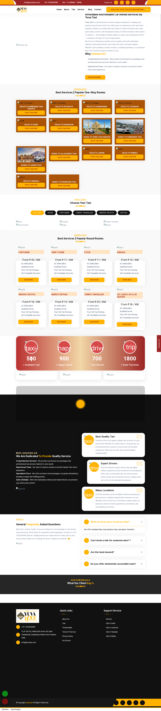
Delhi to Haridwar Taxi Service (31, 108)
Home (59, 9)
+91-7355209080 (51, 2)
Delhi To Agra (31, 125)
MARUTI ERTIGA (59, 294)
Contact (97, 9)
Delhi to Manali (31, 181)
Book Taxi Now (31, 112)
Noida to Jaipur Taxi (31, 165)
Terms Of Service (69, 632)
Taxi (73, 9)
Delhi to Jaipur (96, 153)
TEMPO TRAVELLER (94, 294)
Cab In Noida (111, 636)
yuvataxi (29, 703)
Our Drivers (66, 641)
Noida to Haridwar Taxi (130, 137)
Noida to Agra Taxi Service (97, 137)
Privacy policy (67, 636)
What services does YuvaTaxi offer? (110, 522)
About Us (65, 619)
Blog (90, 9)
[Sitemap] (142, 702)
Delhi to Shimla (130, 153)
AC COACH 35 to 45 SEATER (127, 295)
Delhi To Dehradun (64, 125)
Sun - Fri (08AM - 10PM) (72, 2)
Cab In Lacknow (112, 628)
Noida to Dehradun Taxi (64, 182)
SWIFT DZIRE (57, 252)
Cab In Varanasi (112, 632)
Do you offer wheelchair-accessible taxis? (113, 564)
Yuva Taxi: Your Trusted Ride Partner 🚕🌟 (129, 9)
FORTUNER (24, 252)
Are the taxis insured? (102, 552)
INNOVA (121, 252)
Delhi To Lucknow (130, 107)
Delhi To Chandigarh (97, 107)
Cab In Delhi (110, 623)
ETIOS (87, 252)
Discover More (94, 77)
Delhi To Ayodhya (64, 107)
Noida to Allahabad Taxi (64, 154)
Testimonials (67, 628)
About (66, 9)
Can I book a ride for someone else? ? (111, 540)
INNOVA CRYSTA (27, 294)
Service (80, 9)
